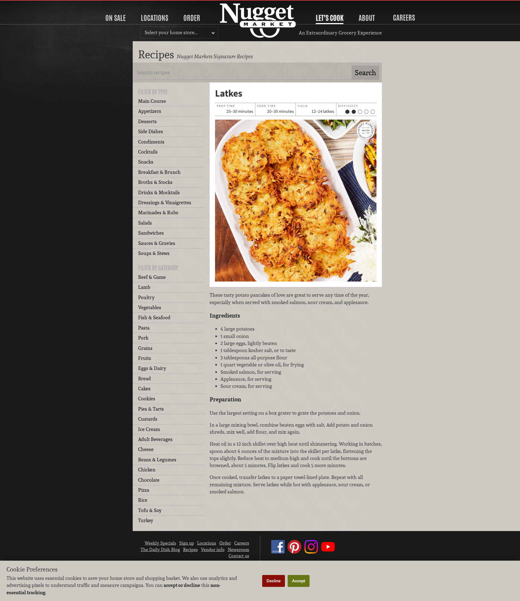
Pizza (143, 490)
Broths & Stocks (155, 182)
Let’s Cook (329, 18)
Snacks (145, 162)
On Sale (115, 18)
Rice (142, 500)
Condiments (151, 142)
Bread (144, 378)
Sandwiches (151, 233)
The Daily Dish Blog (160, 549)
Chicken (146, 469)
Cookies (146, 398)
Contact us (239, 555)
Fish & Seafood (154, 317)
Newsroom (238, 549)
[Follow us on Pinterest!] (294, 552)
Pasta (144, 328)
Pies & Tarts (151, 409)
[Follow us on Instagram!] (311, 552)
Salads (145, 223)
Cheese (146, 449)
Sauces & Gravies (156, 243)
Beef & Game (152, 277)
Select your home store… (171, 32)
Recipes (190, 549)
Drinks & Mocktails (159, 192)
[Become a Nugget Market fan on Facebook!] (278, 552)
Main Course (152, 101)
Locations (154, 18)
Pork (143, 338)
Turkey (145, 520)
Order (191, 18)
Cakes (144, 388)
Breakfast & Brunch (159, 172)
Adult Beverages (155, 439)
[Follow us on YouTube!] (328, 552)
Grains (145, 348)
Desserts (147, 121)
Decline (273, 580)
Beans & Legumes (157, 459)
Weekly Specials (160, 543)
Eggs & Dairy (152, 368)
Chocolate (149, 480)
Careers (404, 17)
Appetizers (149, 111)
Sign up (186, 543)
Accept (298, 580)
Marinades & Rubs (158, 212)
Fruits (144, 358)
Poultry (146, 297)
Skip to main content (25, 4)
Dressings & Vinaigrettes (164, 202)
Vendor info (213, 549)
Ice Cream (149, 429)
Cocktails (148, 152)
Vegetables (149, 307)
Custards (147, 419)
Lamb (144, 287)
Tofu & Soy (150, 510)
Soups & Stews (154, 253)
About (367, 18)
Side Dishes (150, 131)
